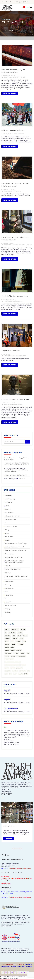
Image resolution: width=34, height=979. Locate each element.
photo (22, 653)
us (28, 671)
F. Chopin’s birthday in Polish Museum (15, 399)
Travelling (8, 585)
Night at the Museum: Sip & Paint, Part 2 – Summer (16, 463)
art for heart (9, 502)
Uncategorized (9, 588)
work (20, 674)
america (7, 629)
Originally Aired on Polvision (13, 557)
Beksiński (7, 509)
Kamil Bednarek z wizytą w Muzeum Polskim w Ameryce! (14, 185)
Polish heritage (21, 656)
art (5, 632)
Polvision (7, 572)
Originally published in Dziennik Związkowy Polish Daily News (14, 561)
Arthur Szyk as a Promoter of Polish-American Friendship (15, 470)
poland (7, 656)
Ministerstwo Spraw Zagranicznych (16, 543)
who (15, 674)
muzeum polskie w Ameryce (13, 650)
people (16, 653)
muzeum (20, 644)
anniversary (15, 629)
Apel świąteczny (10, 499)
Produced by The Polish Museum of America (16, 577)
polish (13, 656)
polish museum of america (12, 662)
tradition (22, 671)
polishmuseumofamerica (12, 665)
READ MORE (9, 30)
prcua (12, 668)
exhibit (25, 635)
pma (28, 653)
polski (6, 668)
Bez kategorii (9, 512)
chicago (20, 632)
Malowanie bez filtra (11, 463)
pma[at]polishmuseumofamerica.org (20, 868)
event (19, 635)
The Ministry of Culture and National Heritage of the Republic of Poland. (16, 966)
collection (7, 635)
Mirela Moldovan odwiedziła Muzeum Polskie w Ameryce (15, 238)
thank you (7, 671)
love (12, 641)
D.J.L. (15, 965)
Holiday (7, 533)
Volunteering (22, 245)
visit (6, 674)
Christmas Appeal (10, 519)
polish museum (9, 659)
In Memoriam (9, 536)
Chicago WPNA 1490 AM (12, 516)
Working (18, 191)
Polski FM (8, 566)
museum (7, 644)
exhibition (7, 638)
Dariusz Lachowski (11, 475)
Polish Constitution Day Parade (12, 130)
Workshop (8, 612)
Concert (13, 77)
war (10, 674)
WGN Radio (8, 602)
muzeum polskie (9, 647)
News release (21, 77)
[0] (22, 7)
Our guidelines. (5, 884)
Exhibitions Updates (11, 526)
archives (23, 629)
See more (8, 838)
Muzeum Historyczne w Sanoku (15, 547)
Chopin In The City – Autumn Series (14, 296)
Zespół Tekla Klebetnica (10, 350)
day (14, 635)
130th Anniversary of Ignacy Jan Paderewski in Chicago (13, 71)
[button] (12, 848)
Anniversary (7, 77)
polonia (23, 665)
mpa (24, 641)
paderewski (8, 653)
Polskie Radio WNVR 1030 (13, 569)
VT (6, 598)
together (15, 671)
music (13, 644)
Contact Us (23, 475)
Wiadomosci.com (10, 605)
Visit (14, 191)
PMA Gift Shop (9, 826)
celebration (12, 632)
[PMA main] (7, 8)
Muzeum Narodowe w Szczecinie (15, 550)
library (6, 641)
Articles (6, 245)
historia (15, 638)
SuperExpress (9, 581)
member (18, 641)
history (21, 638)
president (19, 668)
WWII (25, 674)
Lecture (7, 540)
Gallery (7, 530)
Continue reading (9, 93)
